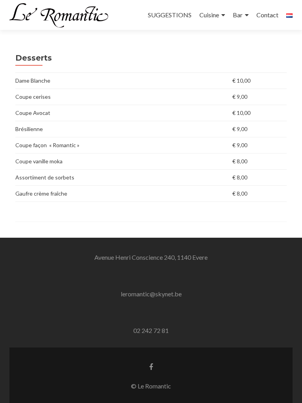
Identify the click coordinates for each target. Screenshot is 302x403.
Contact (267, 14)
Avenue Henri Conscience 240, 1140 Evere (151, 257)
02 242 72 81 (151, 330)
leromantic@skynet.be (151, 294)
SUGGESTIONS (170, 14)
